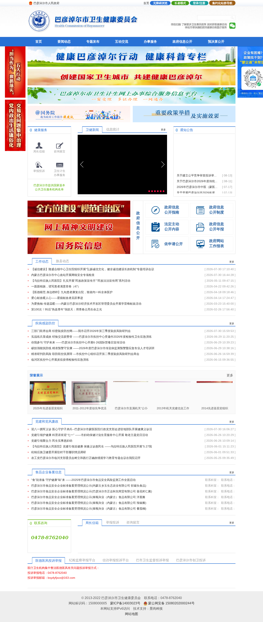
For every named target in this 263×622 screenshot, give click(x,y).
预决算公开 (216, 41)
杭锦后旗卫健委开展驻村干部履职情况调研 (58, 452)
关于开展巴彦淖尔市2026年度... (197, 183)
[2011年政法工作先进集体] (215, 403)
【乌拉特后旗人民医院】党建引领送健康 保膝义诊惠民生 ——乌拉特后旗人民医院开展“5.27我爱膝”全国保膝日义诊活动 (91, 447)
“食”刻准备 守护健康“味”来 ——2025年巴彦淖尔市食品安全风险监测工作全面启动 (83, 479)
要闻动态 (64, 41)
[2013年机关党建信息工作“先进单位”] (131, 403)
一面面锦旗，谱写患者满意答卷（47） (56, 286)
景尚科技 (156, 608)
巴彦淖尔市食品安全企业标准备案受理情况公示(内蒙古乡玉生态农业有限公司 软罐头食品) (88, 485)
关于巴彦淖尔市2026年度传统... (197, 172)
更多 (163, 129)
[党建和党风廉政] (15, 150)
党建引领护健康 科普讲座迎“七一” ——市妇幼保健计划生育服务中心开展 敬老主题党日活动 (89, 435)
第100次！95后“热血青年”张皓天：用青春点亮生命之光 (66, 309)
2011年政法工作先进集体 (215, 408)
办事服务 (150, 41)
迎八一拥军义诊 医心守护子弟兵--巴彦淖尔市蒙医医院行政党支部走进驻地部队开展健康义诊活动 (91, 430)
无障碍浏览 (160, 3)
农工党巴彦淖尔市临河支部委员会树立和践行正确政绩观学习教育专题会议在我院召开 (86, 458)
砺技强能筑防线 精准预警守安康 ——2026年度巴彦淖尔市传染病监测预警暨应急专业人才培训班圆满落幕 (93, 348)
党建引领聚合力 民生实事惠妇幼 (51, 440)
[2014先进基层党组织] (173, 403)
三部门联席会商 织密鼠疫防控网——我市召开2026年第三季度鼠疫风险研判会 (81, 331)
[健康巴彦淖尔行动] (131, 65)
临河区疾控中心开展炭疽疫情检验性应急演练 (60, 359)
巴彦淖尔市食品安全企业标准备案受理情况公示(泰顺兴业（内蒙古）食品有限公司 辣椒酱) (88, 502)
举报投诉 (39, 171)
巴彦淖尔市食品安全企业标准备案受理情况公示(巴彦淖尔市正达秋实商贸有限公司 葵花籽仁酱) (91, 491)
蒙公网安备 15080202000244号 (171, 603)
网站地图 (131, 614)
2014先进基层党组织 (173, 408)
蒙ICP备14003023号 (125, 603)
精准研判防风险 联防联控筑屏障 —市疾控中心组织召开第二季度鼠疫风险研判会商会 (85, 354)
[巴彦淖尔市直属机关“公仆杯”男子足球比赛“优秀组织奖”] (89, 403)
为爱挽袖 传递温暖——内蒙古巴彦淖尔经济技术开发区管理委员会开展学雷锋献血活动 (86, 303)
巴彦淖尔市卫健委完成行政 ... (196, 189)
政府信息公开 (182, 41)
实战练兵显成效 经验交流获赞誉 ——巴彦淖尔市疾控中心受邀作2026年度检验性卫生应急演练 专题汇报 (91, 337)
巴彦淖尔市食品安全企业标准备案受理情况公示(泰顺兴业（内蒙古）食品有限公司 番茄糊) (88, 508)
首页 (146, 3)
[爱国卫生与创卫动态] (131, 84)
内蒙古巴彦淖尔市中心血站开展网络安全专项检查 (63, 275)
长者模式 (180, 3)
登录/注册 (199, 3)
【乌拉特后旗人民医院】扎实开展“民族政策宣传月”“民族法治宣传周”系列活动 (80, 280)
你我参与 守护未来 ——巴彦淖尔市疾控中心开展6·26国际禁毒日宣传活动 (78, 342)
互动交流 (121, 41)
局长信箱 (39, 151)
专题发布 (92, 41)
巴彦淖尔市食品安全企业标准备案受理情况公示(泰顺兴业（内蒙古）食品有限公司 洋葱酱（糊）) (88, 497)
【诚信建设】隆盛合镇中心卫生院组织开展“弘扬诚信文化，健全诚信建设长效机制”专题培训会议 (92, 269)
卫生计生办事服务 (59, 173)
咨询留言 (59, 151)
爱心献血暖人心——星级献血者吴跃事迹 (57, 298)
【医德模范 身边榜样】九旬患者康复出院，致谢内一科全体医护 (72, 292)
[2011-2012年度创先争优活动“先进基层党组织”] (48, 403)
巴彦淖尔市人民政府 (46, 3)
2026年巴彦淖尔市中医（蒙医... (197, 178)
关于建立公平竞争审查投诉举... (197, 166)
